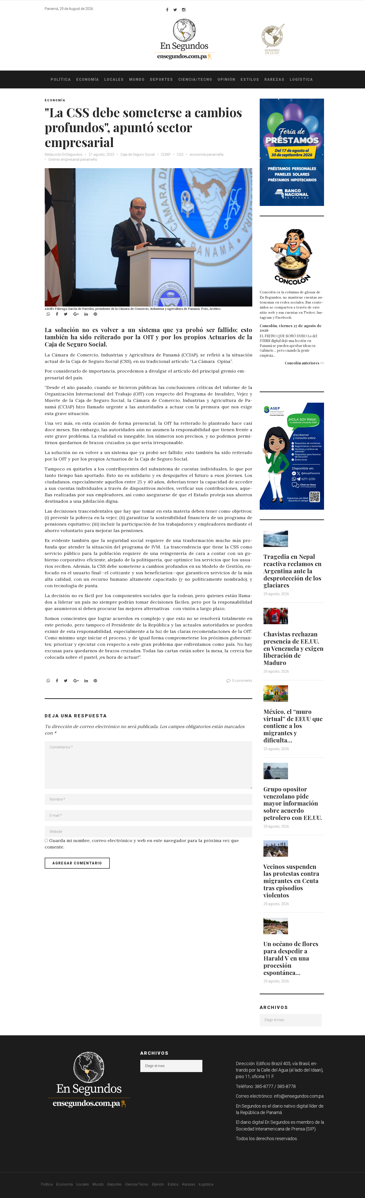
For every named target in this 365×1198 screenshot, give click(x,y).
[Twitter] (175, 10)
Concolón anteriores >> (304, 363)
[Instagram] (183, 10)
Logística (301, 79)
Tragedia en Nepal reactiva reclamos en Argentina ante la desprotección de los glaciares (292, 570)
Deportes (161, 79)
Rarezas (274, 79)
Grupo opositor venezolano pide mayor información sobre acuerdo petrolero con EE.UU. (292, 803)
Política (61, 79)
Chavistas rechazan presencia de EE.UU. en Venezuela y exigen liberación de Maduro (293, 648)
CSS (180, 154)
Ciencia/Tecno (195, 79)
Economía (87, 79)
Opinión (226, 79)
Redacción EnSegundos (64, 154)
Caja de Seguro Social (137, 154)
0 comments (242, 681)
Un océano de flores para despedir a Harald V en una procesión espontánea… (290, 958)
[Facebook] (167, 10)
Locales (114, 79)
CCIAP (166, 154)
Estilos (250, 79)
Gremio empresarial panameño (72, 159)
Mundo (137, 79)
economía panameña (206, 154)
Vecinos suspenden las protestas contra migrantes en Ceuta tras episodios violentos (291, 880)
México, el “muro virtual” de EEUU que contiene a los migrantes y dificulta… (293, 725)
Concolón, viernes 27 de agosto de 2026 (291, 328)
